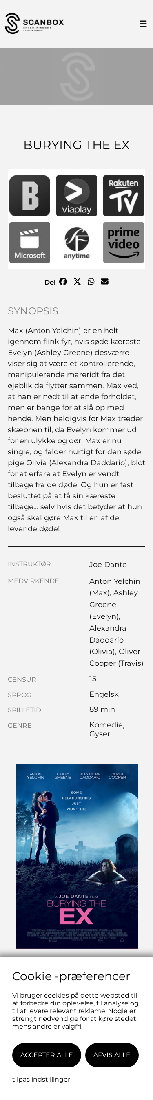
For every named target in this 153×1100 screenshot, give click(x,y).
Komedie (106, 724)
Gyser (99, 733)
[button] (29, 195)
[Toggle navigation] (143, 24)
